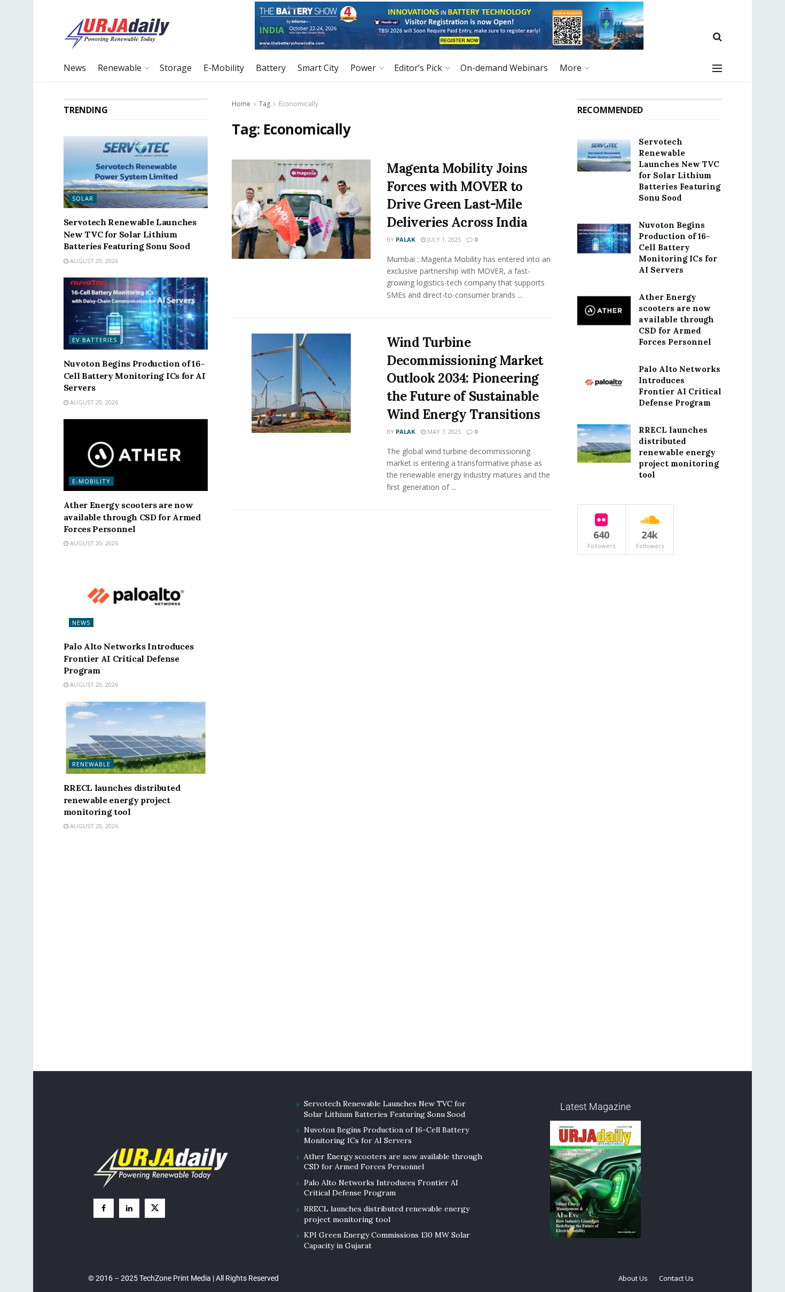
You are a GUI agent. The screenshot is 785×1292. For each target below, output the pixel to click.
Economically (298, 103)
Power (363, 68)
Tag (264, 103)
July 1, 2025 (443, 239)
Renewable (120, 68)
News (75, 68)
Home (241, 103)
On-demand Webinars (504, 68)
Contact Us (676, 1278)
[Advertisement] (392, 965)
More (571, 68)
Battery (271, 68)
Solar (82, 198)
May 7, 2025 (443, 431)
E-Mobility (223, 68)
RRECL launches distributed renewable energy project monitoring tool (122, 799)
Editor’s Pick (418, 68)
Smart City (318, 68)
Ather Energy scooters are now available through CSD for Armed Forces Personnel (132, 517)
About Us (633, 1278)
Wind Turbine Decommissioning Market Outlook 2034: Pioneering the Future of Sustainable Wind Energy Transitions (465, 378)
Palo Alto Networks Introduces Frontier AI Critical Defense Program (129, 658)
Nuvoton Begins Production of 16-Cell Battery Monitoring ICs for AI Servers (135, 375)
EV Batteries (94, 340)
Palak (405, 239)
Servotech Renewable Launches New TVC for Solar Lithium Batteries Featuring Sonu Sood (130, 234)
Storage (176, 68)
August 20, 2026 (93, 261)
